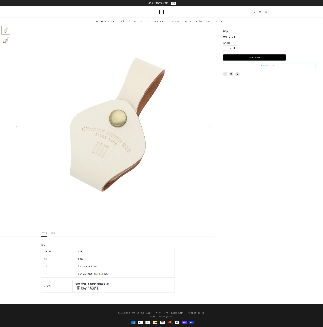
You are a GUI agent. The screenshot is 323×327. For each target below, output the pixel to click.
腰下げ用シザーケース (104, 21)
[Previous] (17, 127)
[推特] (231, 74)
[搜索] (254, 12)
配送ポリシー (182, 313)
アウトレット (173, 21)
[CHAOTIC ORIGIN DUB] (161, 12)
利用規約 (174, 313)
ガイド (218, 21)
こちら (172, 3)
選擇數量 (226, 43)
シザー (187, 21)
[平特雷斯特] (237, 74)
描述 (53, 233)
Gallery (44, 233)
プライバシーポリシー (163, 313)
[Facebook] (225, 74)
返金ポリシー (150, 313)
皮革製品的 (99, 274)
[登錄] (260, 12)
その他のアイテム (202, 21)
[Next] (210, 127)
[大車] (266, 12)
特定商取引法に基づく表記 (196, 313)
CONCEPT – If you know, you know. (161, 317)
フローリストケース (154, 21)
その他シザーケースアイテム (130, 21)
